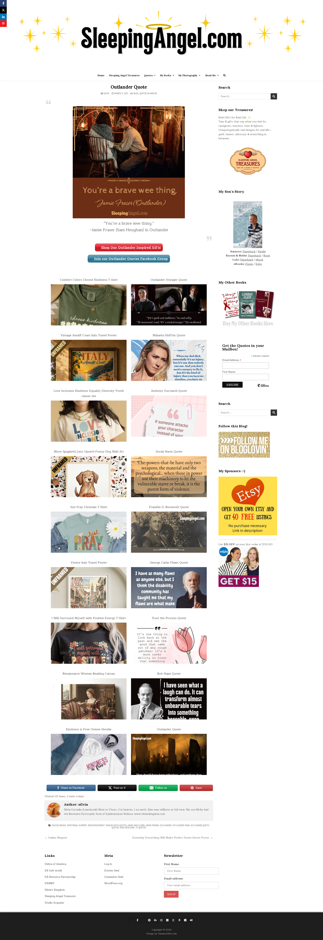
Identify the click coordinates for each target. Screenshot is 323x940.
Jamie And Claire (136, 825)
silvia (106, 93)
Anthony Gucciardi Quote (169, 390)
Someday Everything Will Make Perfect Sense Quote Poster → (172, 837)
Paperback (249, 251)
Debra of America (55, 864)
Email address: (173, 878)
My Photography (188, 75)
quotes (115, 827)
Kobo (259, 264)
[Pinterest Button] (149, 920)
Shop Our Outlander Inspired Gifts (131, 247)
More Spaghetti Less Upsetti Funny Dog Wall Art (89, 451)
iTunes (249, 264)
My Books (165, 75)
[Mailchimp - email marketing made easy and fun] (263, 388)
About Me (210, 75)
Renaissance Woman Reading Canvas (89, 673)
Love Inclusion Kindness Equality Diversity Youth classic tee (89, 393)
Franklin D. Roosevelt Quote (169, 507)
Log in (108, 864)
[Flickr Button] (167, 920)
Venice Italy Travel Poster (89, 562)
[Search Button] (224, 75)
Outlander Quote (129, 87)
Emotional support (77, 825)
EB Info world (53, 870)
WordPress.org (113, 883)
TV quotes (141, 827)
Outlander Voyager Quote (169, 279)
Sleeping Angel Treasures (124, 75)
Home (101, 75)
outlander (166, 825)
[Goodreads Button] (185, 920)
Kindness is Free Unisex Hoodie (88, 729)
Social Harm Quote (169, 451)
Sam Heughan (127, 827)
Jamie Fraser (152, 825)
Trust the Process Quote (169, 618)
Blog (136, 93)
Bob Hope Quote (169, 673)
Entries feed (111, 870)
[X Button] (131, 920)
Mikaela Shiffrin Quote (169, 335)
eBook (259, 260)
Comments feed (113, 877)
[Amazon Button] (179, 920)
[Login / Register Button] (191, 920)
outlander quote (200, 825)
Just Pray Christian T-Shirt (88, 507)
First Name (228, 371)
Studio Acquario (54, 903)
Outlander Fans (181, 825)
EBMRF (49, 883)
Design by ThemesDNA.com (161, 934)
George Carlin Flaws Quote (169, 562)
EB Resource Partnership (60, 877)
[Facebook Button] (137, 920)
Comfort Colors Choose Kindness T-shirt (89, 279)
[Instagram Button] (161, 920)
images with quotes (116, 825)
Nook (266, 255)
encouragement (96, 825)
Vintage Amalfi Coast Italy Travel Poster (89, 335)
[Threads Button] (143, 920)
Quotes (148, 75)
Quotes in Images (148, 93)
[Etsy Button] (173, 920)
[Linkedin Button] (155, 920)
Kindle (262, 251)
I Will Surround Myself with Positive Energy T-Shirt (89, 618)
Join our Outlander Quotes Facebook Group (131, 258)
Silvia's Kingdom (55, 890)
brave (63, 825)
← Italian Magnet (56, 837)
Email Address (231, 360)
